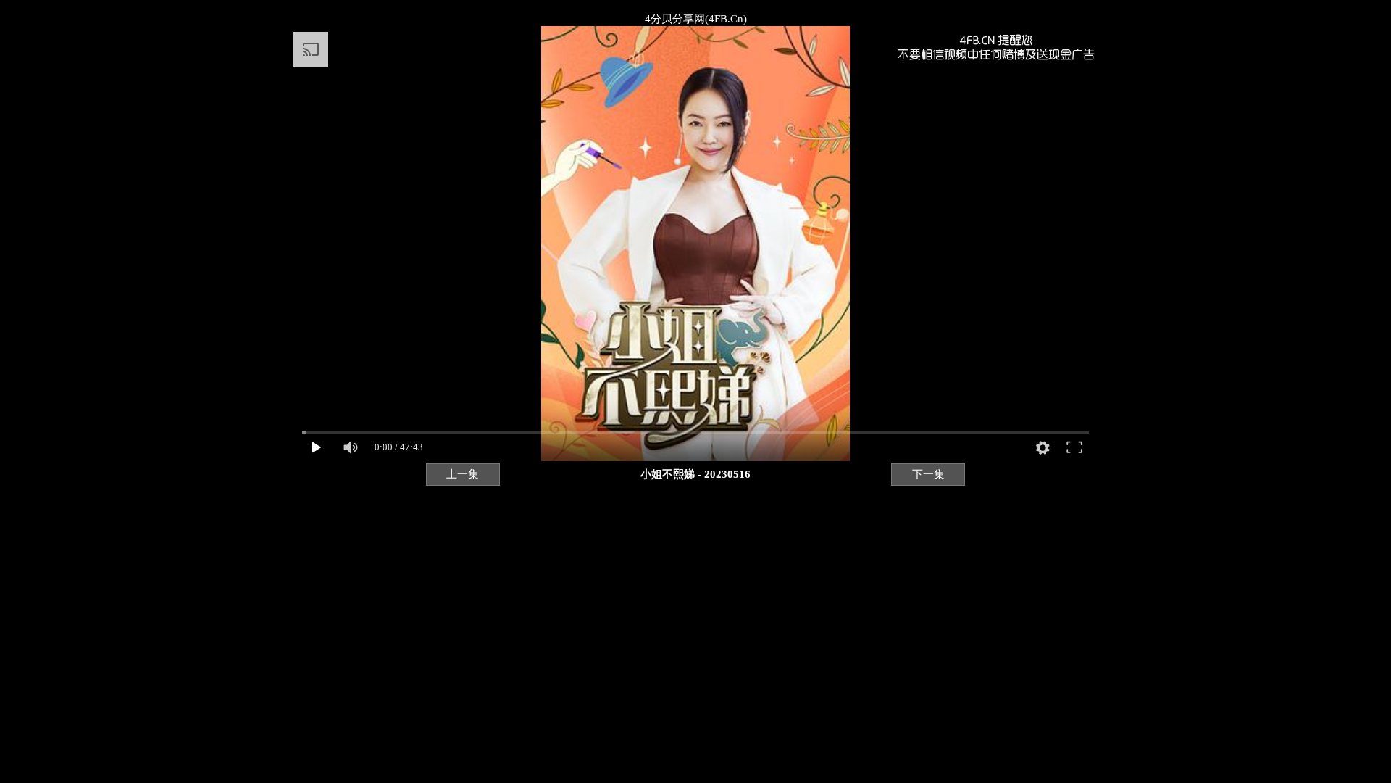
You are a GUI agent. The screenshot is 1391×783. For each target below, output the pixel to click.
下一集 (928, 474)
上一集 (462, 474)
